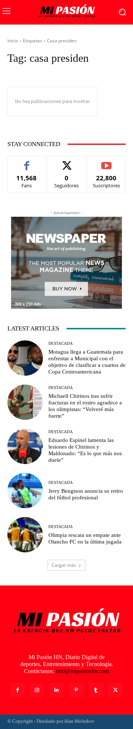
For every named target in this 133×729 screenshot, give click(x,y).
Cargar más (64, 565)
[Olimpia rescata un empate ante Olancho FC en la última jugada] (25, 534)
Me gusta (27, 161)
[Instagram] (37, 690)
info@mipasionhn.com (82, 671)
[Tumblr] (96, 690)
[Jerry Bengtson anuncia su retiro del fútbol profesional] (25, 490)
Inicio (12, 41)
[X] (115, 690)
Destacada (60, 344)
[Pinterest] (76, 690)
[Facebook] (17, 690)
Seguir (66, 161)
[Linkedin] (57, 690)
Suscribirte (106, 161)
